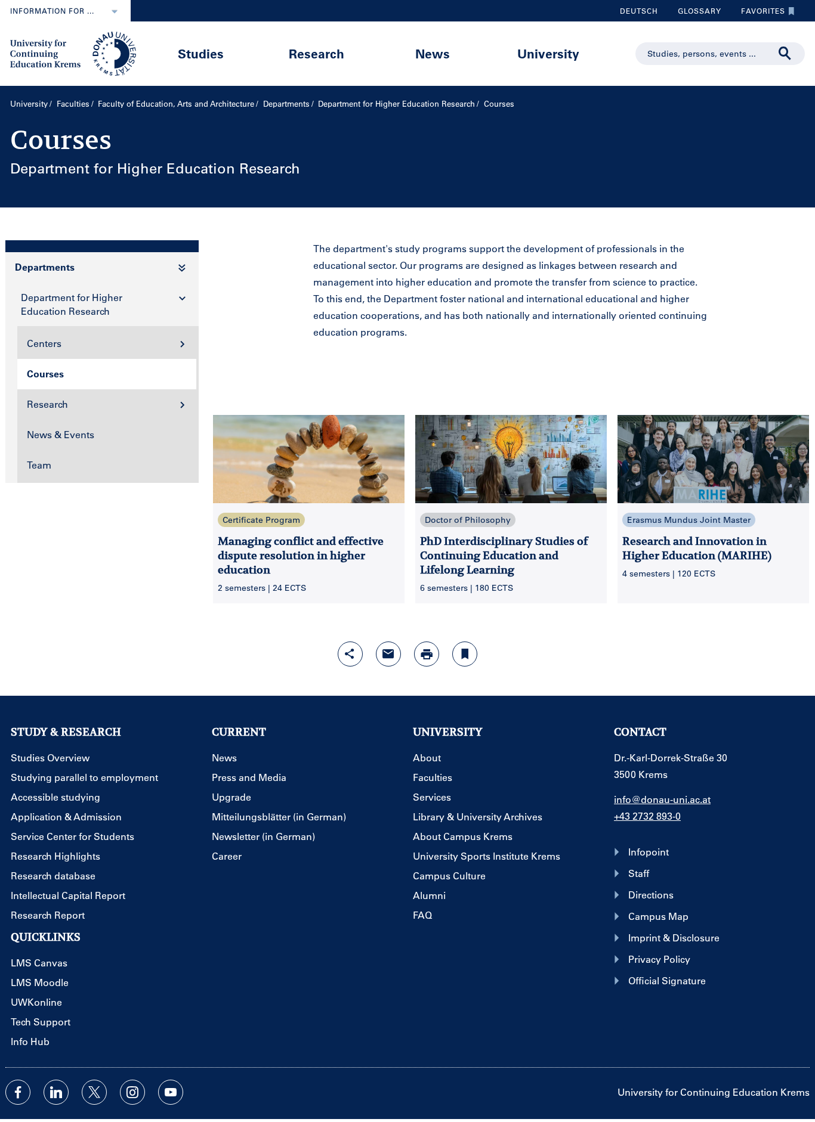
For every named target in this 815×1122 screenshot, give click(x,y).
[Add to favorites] (464, 654)
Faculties (73, 103)
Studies (201, 53)
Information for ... (52, 11)
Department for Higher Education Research (396, 103)
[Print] (426, 654)
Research (316, 53)
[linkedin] (56, 1092)
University (548, 53)
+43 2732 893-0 (647, 816)
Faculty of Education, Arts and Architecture (176, 103)
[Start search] (785, 53)
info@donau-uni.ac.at (662, 799)
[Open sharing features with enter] (350, 654)
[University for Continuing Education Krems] (74, 52)
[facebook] (17, 1092)
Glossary (695, 13)
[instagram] (132, 1092)
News (432, 53)
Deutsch (639, 11)
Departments (286, 103)
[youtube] (170, 1092)
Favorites (758, 13)
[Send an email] (388, 654)
